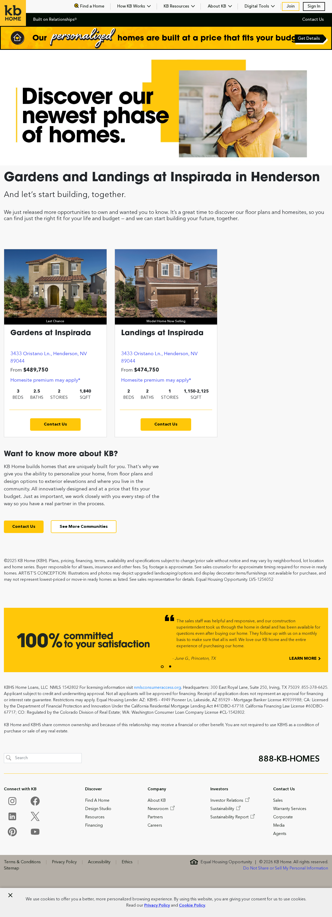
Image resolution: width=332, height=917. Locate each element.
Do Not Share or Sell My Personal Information (285, 868)
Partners (155, 817)
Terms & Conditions (22, 862)
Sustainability (222, 809)
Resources (95, 817)
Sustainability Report (230, 817)
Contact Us (313, 20)
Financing (94, 826)
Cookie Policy (192, 905)
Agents (279, 834)
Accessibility (99, 862)
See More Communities (84, 527)
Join (291, 6)
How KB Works (131, 6)
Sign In (314, 6)
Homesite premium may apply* (45, 380)
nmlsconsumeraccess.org (157, 688)
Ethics (127, 862)
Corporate (283, 817)
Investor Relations (227, 801)
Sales (278, 801)
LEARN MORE (303, 659)
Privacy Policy (157, 905)
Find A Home (97, 801)
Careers (155, 826)
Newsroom (158, 809)
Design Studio (98, 809)
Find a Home (92, 6)
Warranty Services (289, 809)
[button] (162, 666)
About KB (217, 6)
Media (279, 826)
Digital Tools (257, 6)
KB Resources (177, 6)
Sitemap (11, 868)
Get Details (309, 39)
